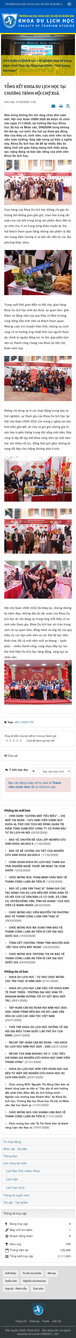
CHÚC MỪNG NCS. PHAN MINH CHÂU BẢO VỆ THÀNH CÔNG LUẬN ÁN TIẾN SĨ (36, 879)
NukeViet (22, 1334)
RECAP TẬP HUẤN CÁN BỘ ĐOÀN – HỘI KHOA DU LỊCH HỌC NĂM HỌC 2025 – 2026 (36, 1044)
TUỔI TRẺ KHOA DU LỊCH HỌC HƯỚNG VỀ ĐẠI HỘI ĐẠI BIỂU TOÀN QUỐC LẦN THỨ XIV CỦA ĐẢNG (36, 1031)
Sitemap (34, 1321)
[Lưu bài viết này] (68, 106)
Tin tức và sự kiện (31, 1273)
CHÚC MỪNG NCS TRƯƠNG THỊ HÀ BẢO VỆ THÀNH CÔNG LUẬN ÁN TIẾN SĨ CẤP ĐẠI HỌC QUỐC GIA (35, 958)
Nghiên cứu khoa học (34, 1281)
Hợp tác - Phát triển (16, 1288)
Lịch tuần (12, 1179)
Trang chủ (21, 1321)
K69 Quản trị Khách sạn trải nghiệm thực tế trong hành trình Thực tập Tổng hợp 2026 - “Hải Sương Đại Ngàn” (37, 65)
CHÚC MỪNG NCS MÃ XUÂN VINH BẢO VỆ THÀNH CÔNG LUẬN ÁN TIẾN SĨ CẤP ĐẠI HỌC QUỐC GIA (34, 931)
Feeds (45, 1321)
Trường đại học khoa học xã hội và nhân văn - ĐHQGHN (35, 4)
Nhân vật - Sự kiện (15, 1149)
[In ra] (61, 106)
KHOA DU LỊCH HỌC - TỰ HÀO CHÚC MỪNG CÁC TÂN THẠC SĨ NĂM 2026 (34, 979)
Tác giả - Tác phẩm (15, 1202)
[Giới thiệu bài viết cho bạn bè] (53, 106)
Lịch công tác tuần (15, 1163)
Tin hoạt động (12, 1142)
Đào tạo (52, 1273)
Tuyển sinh (11, 1281)
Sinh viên (38, 1288)
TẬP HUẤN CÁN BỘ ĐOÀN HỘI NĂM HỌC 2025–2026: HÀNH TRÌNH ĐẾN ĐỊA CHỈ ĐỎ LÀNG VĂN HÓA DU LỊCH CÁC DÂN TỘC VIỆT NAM (36, 1012)
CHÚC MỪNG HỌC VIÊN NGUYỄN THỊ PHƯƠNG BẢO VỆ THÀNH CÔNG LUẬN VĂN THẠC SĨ (37, 914)
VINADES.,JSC (49, 1334)
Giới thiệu (10, 1273)
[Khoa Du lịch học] (38, 20)
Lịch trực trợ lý (15, 1187)
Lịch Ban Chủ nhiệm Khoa (23, 1171)
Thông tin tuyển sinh (16, 1195)
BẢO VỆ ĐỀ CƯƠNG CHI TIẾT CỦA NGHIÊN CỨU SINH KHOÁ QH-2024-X (34, 853)
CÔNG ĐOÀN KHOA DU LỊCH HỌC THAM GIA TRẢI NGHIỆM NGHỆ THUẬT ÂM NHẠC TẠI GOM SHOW (35, 866)
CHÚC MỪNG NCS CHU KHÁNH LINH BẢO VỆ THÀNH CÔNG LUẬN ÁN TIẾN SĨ (35, 1114)
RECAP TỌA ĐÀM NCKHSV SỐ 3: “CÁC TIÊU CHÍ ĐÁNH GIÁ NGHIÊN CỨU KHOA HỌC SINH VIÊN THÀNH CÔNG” (37, 1058)
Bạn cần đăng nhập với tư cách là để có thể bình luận (35, 785)
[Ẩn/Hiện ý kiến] (33, 771)
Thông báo (10, 1156)
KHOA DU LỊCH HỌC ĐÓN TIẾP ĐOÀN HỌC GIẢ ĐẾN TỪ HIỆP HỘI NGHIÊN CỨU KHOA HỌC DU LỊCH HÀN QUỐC (36, 1073)
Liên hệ (56, 1321)
